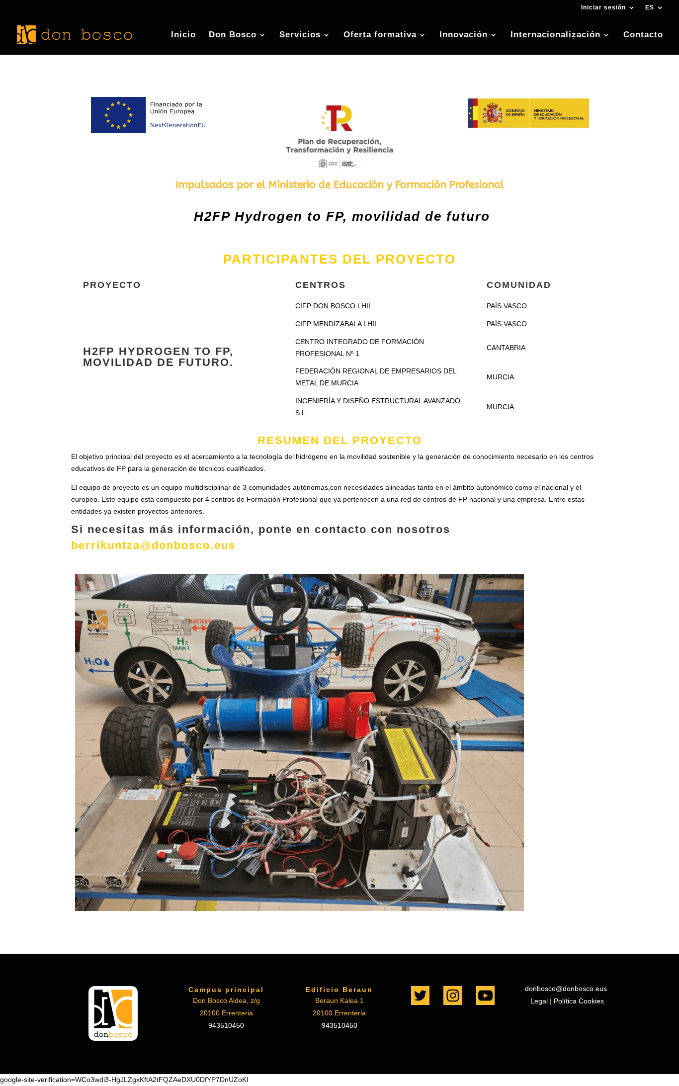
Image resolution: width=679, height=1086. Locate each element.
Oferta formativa (380, 35)
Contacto (643, 35)
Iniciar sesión (603, 7)
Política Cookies (579, 1001)
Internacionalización (555, 35)
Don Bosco (232, 35)
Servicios (300, 35)
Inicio (183, 35)
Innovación (463, 35)
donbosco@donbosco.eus (566, 989)
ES (649, 7)
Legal (538, 1001)
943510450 (226, 1025)
